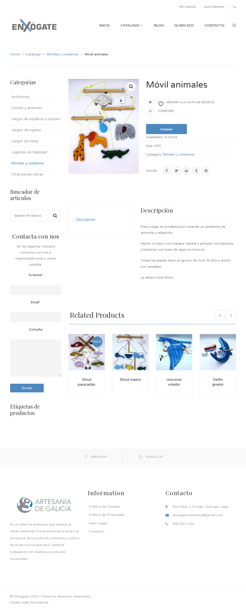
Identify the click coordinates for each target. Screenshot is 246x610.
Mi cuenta (187, 7)
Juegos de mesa (24, 141)
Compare (165, 111)
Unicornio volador (174, 382)
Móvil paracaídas (86, 382)
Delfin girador (218, 382)
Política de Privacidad (106, 515)
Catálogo (33, 54)
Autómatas (20, 97)
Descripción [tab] (85, 219)
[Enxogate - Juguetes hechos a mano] (34, 25)
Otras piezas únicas (27, 174)
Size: (149, 146)
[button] (131, 86)
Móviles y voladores (63, 54)
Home (15, 54)
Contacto (96, 531)
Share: (152, 171)
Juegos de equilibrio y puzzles (35, 119)
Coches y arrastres (26, 108)
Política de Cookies (104, 507)
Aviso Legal (98, 523)
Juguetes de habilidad (29, 152)
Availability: (155, 137)
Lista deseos (214, 7)
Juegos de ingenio (26, 130)
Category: (154, 154)
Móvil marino (130, 379)
